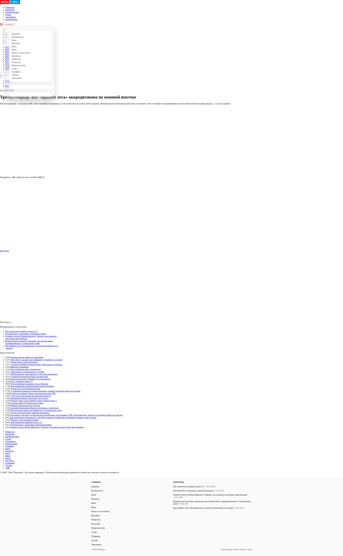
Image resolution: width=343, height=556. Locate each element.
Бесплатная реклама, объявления (26, 369)
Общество (10, 7)
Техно (8, 458)
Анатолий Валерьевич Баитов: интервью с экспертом (34, 408)
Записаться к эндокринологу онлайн (27, 372)
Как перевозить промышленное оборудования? (32, 386)
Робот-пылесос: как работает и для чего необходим (34, 374)
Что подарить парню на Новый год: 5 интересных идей (36, 410)
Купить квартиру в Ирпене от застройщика (30, 379)
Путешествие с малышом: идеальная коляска (25, 334)
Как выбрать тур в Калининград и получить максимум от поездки (203, 508)
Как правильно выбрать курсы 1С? (21, 331)
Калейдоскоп (11, 19)
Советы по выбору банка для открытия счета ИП (33, 393)
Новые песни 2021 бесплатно (24, 362)
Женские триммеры (20, 367)
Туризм (8, 465)
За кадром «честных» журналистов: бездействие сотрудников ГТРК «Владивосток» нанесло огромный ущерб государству (67, 415)
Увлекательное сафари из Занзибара (27, 357)
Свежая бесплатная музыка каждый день (29, 376)
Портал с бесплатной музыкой (24, 420)
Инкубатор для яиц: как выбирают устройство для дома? (37, 360)
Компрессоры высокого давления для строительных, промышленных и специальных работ (29, 342)
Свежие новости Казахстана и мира (27, 403)
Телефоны (10, 463)
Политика (9, 10)
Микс (7, 456)
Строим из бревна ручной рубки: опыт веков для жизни (36, 364)
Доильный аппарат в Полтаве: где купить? (29, 398)
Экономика (10, 17)
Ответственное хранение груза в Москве (29, 384)
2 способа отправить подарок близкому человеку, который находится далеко (45, 391)
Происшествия (12, 12)
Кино (7, 448)
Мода (7, 453)
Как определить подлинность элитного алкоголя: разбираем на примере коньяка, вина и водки (53, 417)
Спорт (8, 15)
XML (7, 468)
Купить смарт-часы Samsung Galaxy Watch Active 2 (34, 401)
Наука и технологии (100, 511)
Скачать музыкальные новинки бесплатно (30, 413)
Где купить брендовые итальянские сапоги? (31, 396)
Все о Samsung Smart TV (22, 381)
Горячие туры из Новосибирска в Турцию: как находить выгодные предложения (46, 427)
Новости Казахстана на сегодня (25, 405)
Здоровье (9, 446)
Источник (4, 251)
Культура (9, 451)
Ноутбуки (9, 461)
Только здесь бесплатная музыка (25, 389)
